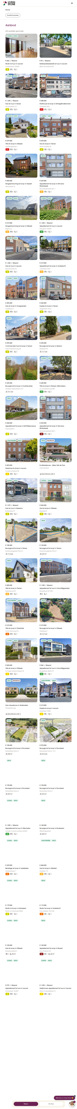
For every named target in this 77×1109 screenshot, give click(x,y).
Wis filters (51, 1104)
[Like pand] (35, 35)
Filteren (26, 1104)
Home (7, 10)
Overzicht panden (13, 15)
